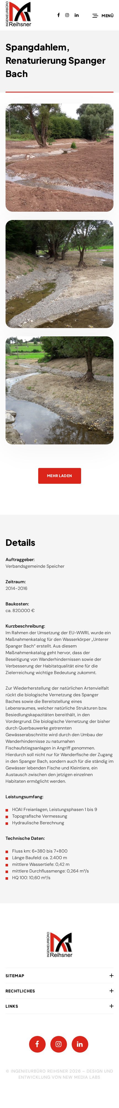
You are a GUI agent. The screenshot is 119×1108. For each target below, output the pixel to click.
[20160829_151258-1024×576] (59, 274)
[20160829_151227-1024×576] (59, 390)
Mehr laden (59, 476)
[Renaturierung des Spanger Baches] (59, 158)
